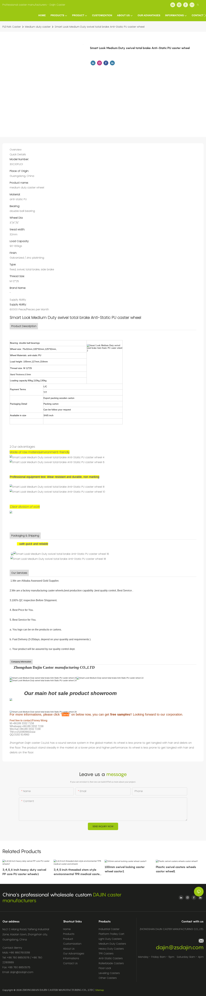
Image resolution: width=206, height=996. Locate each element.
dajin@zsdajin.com (180, 947)
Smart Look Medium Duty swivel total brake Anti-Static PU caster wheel (100, 27)
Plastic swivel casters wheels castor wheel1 (176, 869)
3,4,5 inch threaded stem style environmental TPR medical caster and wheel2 (77, 872)
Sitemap (99, 990)
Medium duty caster (38, 27)
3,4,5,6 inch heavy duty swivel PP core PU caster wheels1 (24, 872)
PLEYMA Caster (11, 27)
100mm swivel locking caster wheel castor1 (125, 869)
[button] (205, 15)
